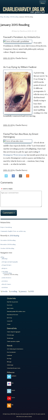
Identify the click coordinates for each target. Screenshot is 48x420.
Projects (4, 268)
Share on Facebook (13, 175)
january (24, 291)
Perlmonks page (10, 335)
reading (14, 291)
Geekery (5, 281)
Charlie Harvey (24, 9)
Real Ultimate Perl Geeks (12, 314)
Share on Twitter (6, 175)
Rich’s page (9, 361)
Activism (5, 287)
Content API (9, 321)
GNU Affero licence (20, 416)
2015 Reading (7, 273)
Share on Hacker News (27, 175)
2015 (32, 291)
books (5, 291)
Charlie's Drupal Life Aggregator (13, 331)
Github (30, 416)
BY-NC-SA (33, 414)
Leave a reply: (8, 189)
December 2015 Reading (8, 240)
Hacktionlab (9, 355)
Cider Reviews (6, 277)
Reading (5, 271)
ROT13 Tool (9, 317)
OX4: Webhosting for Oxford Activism (15, 349)
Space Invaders (10, 308)
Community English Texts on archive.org (13, 231)
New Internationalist (11, 352)
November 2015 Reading (8, 244)
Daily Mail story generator (12, 301)
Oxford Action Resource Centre (13, 368)
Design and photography (10, 262)
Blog (2, 257)
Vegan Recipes (6, 265)
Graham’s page (10, 365)
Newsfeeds (9, 305)
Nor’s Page (9, 358)
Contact (8, 324)
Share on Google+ (20, 175)
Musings (5, 258)
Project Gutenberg (6, 227)
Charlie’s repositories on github (13, 341)
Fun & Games (6, 284)
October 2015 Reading (7, 248)
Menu (43, 3)
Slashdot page (10, 338)
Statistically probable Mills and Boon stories (16, 311)
